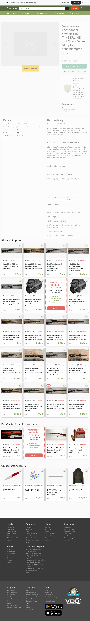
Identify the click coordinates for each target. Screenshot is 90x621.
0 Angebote (65, 111)
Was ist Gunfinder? (79, 13)
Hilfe (27, 590)
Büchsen (26, 124)
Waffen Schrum (11, 534)
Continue (76, 3)
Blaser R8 (29, 527)
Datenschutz (49, 594)
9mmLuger (10, 560)
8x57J (9, 558)
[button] (81, 8)
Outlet (9, 603)
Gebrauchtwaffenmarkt (14, 607)
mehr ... (9, 540)
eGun (64, 107)
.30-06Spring (11, 551)
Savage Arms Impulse (33, 540)
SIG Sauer (48, 529)
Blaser (47, 531)
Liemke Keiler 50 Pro (32, 534)
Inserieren (75, 8)
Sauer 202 (29, 529)
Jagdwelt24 (10, 527)
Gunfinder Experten (32, 597)
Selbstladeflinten (69, 531)
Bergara (47, 538)
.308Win (9, 549)
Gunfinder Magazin (32, 601)
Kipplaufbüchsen (69, 529)
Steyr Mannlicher (50, 534)
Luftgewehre (68, 534)
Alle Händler (11, 597)
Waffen (19, 124)
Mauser (47, 527)
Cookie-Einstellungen (51, 597)
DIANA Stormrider (32, 538)
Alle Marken (10, 590)
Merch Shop (29, 609)
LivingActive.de (11, 531)
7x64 (8, 556)
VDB (8, 536)
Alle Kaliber (10, 599)
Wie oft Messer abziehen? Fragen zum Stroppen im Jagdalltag (34, 556)
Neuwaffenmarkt (12, 605)
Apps (27, 605)
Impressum (48, 599)
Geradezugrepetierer (70, 538)
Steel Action (49, 536)
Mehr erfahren (77, 98)
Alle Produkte (11, 594)
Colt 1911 (29, 536)
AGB (46, 590)
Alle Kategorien (12, 592)
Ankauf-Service (31, 599)
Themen (9, 601)
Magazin (60, 13)
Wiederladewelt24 (13, 538)
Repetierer (67, 527)
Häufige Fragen (50, 601)
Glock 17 (29, 531)
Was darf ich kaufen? (33, 127)
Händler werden (31, 592)
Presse (28, 607)
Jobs (27, 603)
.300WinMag (11, 553)
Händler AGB (49, 592)
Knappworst (10, 529)
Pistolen (66, 536)
